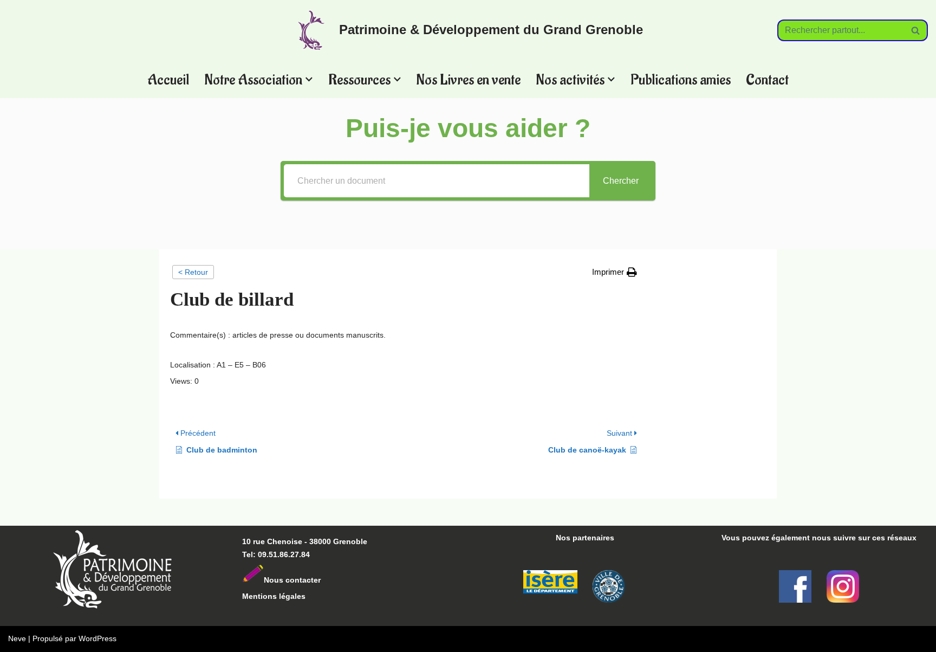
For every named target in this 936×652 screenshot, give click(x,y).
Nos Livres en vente (468, 79)
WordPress (97, 638)
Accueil (168, 79)
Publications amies (680, 79)
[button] (309, 79)
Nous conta (285, 580)
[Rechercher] (915, 30)
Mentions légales (274, 596)
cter (314, 580)
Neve (17, 638)
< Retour (193, 272)
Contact (767, 79)
